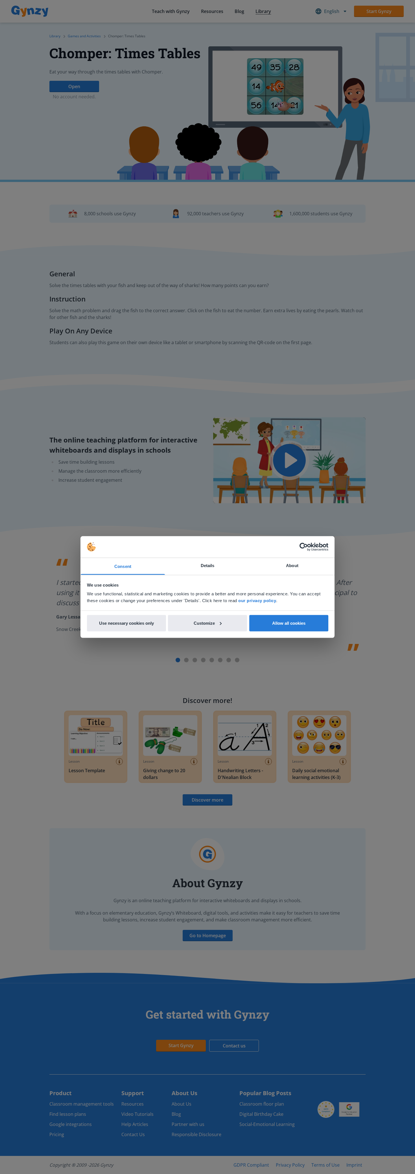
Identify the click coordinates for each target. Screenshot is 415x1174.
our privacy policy (257, 600)
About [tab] (292, 565)
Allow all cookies (288, 622)
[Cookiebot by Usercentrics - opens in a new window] (303, 547)
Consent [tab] (122, 566)
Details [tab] (208, 565)
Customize (204, 622)
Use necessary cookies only (126, 622)
